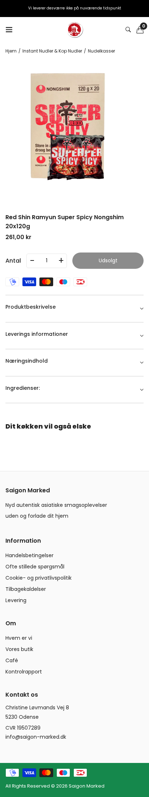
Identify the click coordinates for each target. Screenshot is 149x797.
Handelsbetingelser (29, 555)
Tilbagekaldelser (25, 589)
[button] (140, 29)
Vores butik (19, 649)
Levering (15, 600)
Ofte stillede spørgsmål (34, 566)
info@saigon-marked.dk (35, 736)
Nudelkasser (101, 51)
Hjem (11, 51)
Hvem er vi (18, 638)
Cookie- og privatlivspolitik (38, 577)
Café (11, 660)
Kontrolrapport (23, 671)
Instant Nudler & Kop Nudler (52, 51)
